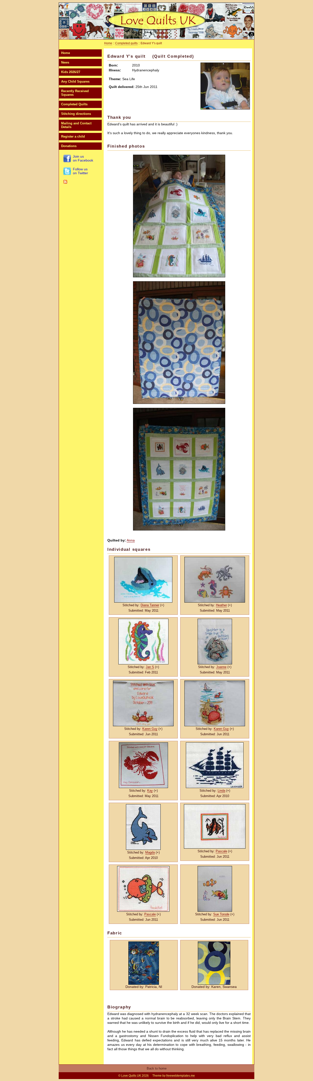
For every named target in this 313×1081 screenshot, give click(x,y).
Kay (150, 790)
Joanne (221, 667)
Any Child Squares (75, 81)
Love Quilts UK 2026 (135, 1075)
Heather (221, 605)
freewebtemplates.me (180, 1075)
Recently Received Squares (75, 93)
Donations (69, 146)
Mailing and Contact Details (76, 125)
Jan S (150, 667)
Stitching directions (76, 114)
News (65, 62)
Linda (221, 790)
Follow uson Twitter (80, 171)
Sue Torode (221, 914)
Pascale (221, 851)
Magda (150, 852)
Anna (131, 540)
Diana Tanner (150, 605)
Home (65, 53)
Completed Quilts (74, 104)
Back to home (157, 1068)
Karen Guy (149, 729)
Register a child (73, 136)
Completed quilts (126, 43)
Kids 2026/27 (70, 72)
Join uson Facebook (83, 158)
